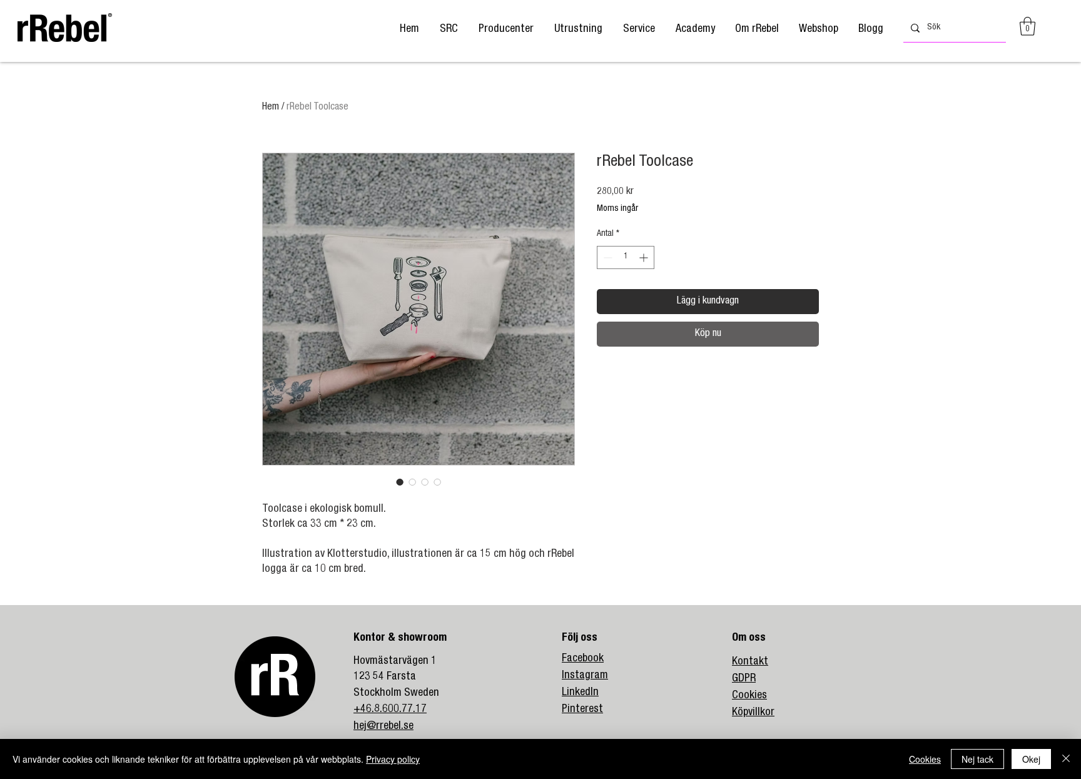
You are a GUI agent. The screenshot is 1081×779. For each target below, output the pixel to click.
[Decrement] (606, 257)
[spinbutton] (625, 257)
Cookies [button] (925, 759)
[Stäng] (1065, 759)
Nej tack (977, 759)
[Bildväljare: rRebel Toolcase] (399, 482)
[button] (506, 29)
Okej (1031, 759)
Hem (270, 108)
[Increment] (644, 257)
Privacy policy (393, 759)
